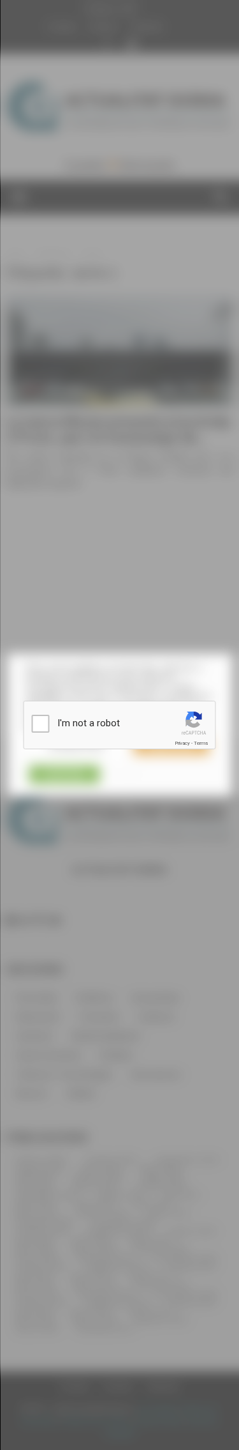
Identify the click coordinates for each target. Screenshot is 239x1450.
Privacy (182, 743)
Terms (201, 743)
